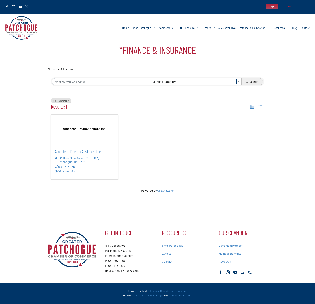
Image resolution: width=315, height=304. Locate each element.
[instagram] (13, 6)
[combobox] (195, 81)
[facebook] (6, 6)
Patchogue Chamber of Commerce (167, 290)
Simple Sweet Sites (181, 295)
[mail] (242, 272)
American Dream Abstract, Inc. (78, 151)
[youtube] (20, 6)
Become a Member (231, 245)
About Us (225, 261)
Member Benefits (230, 253)
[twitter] (26, 6)
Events (166, 253)
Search (253, 81)
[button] (252, 107)
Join (289, 6)
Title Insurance (60, 100)
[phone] (250, 272)
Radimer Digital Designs (150, 295)
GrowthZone (165, 190)
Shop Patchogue (172, 245)
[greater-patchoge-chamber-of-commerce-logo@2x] (21, 17)
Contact (167, 261)
